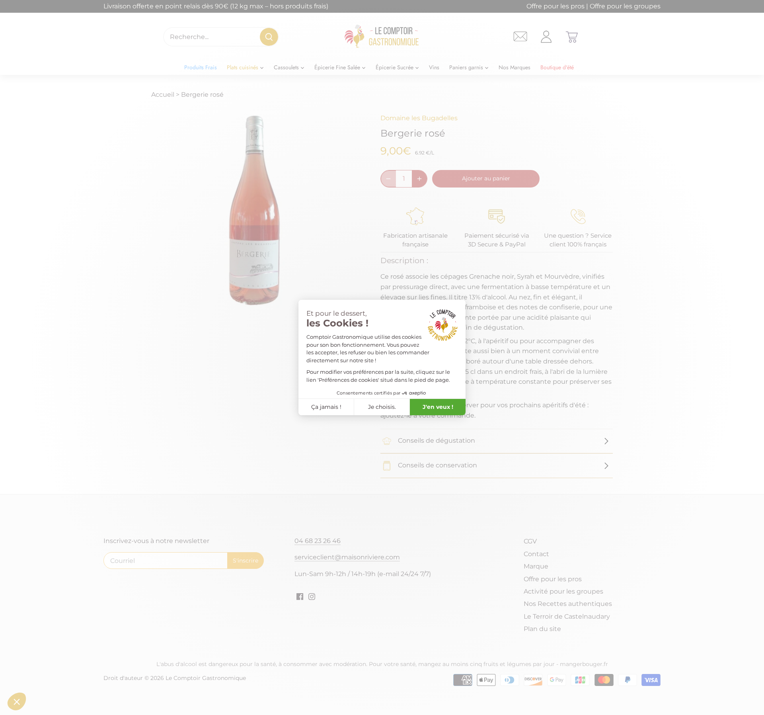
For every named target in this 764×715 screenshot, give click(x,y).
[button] (16, 701)
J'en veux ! (438, 406)
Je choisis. (382, 406)
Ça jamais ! (326, 406)
